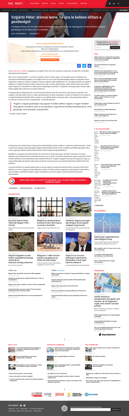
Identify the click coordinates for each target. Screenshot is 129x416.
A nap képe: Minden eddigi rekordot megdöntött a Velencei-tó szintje (69, 296)
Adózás (61, 3)
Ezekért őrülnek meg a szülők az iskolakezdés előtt (106, 348)
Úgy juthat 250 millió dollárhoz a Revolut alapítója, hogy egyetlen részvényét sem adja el (109, 147)
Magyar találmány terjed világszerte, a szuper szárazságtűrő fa (105, 115)
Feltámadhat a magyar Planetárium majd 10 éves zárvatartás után (107, 104)
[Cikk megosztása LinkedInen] (89, 66)
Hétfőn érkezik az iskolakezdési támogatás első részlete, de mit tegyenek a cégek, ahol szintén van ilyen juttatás (107, 58)
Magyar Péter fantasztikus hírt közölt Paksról (64, 286)
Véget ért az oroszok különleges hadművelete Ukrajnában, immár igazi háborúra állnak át (76, 258)
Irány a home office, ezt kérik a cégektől (21, 376)
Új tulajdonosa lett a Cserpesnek (57, 373)
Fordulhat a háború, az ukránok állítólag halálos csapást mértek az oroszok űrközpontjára (106, 97)
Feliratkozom (115, 47)
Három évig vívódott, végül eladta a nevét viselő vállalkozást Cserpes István (110, 166)
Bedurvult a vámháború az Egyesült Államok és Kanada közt (68, 290)
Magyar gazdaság (26, 188)
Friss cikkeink (34, 3)
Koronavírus (13, 188)
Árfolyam (84, 3)
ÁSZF (17, 408)
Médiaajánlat (24, 408)
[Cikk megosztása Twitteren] (84, 66)
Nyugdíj (53, 3)
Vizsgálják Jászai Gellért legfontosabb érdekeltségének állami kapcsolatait (110, 182)
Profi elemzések (72, 3)
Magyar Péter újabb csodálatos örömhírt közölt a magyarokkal (27, 284)
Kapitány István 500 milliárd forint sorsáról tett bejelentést (25, 295)
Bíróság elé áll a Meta (99, 356)
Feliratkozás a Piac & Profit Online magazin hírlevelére (86, 407)
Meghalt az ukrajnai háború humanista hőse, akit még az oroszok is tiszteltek (49, 222)
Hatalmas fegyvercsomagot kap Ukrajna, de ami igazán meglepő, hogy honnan (78, 222)
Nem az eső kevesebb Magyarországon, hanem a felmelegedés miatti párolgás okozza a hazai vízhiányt (106, 80)
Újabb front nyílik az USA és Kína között (105, 120)
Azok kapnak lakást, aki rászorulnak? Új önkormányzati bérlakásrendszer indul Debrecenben (24, 290)
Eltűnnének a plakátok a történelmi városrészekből (103, 365)
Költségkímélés (100, 211)
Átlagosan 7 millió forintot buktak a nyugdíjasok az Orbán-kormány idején (48, 257)
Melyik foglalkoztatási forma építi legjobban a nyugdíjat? (107, 315)
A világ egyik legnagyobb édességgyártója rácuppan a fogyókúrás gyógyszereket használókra (28, 349)
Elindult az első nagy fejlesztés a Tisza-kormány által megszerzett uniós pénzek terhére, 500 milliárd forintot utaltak (106, 72)
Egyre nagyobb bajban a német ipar (64, 356)
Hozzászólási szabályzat (36, 408)
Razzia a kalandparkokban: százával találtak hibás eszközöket (67, 365)
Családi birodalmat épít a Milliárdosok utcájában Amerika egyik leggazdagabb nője (111, 192)
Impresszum (11, 408)
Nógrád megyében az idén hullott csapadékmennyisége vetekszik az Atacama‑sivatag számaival (20, 258)
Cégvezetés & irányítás (55, 345)
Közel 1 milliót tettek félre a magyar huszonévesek (104, 261)
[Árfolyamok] (114, 3)
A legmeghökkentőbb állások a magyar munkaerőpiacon (105, 321)
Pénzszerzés (99, 271)
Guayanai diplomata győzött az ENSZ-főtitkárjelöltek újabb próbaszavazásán (68, 280)
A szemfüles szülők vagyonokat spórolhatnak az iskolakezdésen (104, 255)
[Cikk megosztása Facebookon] (79, 66)
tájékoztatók (20, 411)
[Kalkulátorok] (110, 3)
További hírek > (99, 205)
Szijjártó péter (40, 188)
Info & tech (12, 345)
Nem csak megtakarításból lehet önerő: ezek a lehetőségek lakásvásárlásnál (107, 328)
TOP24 (12, 270)
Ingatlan (45, 3)
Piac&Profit (34, 34)
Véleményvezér (14, 194)
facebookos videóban (19, 71)
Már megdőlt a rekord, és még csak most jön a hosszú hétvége (107, 249)
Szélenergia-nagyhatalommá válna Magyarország (106, 238)
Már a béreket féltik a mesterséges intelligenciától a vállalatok (26, 357)
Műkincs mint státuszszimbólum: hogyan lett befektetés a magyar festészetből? (70, 274)
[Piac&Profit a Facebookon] (21, 405)
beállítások (28, 411)
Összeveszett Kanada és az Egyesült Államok (104, 65)
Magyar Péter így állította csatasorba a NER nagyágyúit (24, 273)
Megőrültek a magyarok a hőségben (96, 377)
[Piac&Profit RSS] (24, 405)
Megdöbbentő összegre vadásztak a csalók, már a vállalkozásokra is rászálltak (29, 365)
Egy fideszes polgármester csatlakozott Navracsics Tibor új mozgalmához (26, 279)
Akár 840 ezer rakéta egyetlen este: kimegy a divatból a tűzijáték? (110, 132)
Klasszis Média (37, 411)
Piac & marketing (91, 345)
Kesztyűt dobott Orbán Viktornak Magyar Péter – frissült (19, 222)
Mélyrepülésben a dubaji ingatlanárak (105, 109)
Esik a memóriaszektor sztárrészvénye (20, 373)
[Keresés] (118, 3)
